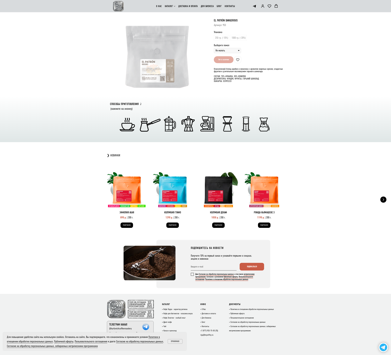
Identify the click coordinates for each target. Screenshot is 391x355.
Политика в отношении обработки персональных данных (252, 309)
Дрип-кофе (167, 322)
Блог (203, 322)
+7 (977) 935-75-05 (207, 331)
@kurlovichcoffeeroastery (120, 328)
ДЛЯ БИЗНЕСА (207, 6)
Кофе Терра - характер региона (175, 309)
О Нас (204, 309)
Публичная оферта (237, 314)
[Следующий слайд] (383, 200)
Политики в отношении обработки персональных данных (226, 279)
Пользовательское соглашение (242, 318)
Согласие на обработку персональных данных (216, 274)
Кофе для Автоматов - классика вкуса (178, 314)
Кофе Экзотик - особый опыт (174, 318)
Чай (164, 326)
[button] (263, 6)
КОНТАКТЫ (230, 6)
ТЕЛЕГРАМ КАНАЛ (118, 324)
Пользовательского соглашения (91, 341)
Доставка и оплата (209, 314)
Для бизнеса (206, 318)
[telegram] (254, 6)
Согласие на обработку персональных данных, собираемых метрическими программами (52, 346)
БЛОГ (219, 6)
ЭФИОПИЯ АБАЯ (127, 212)
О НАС (159, 6)
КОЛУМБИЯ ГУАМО (172, 212)
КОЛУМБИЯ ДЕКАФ (218, 212)
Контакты (205, 326)
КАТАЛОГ (169, 6)
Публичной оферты (231, 276)
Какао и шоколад (170, 331)
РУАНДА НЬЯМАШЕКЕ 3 (264, 212)
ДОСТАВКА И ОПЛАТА (188, 6)
